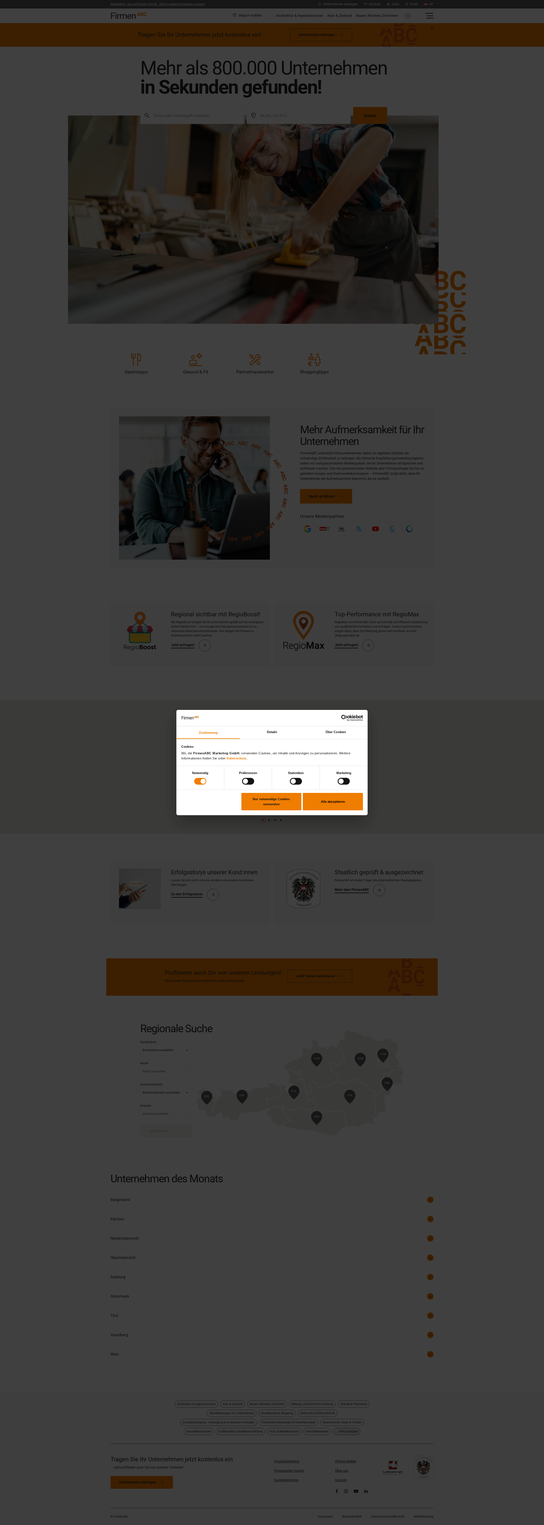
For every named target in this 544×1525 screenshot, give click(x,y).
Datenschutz (236, 758)
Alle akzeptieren (333, 801)
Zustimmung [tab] (208, 732)
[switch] (248, 781)
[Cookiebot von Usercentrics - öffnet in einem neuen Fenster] (344, 718)
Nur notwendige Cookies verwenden (271, 801)
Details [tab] (272, 732)
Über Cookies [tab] (336, 732)
